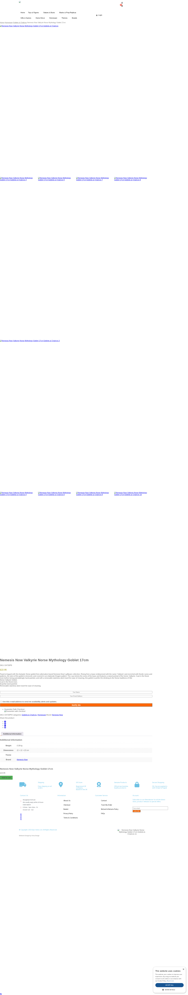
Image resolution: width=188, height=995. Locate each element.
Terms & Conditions (71, 818)
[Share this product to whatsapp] (5, 725)
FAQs (103, 813)
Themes (64, 18)
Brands (74, 18)
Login (100, 15)
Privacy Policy (68, 813)
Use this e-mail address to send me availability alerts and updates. (29, 702)
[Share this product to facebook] (5, 722)
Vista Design (35, 835)
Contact (104, 800)
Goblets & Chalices (20, 22)
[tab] (12, 734)
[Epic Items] (20, 2)
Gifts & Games (26, 18)
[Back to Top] (1, 994)
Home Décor (40, 18)
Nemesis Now (57, 715)
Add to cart (6, 778)
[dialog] (169, 980)
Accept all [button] (169, 985)
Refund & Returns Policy (109, 809)
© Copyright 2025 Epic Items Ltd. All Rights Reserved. (38, 830)
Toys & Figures (33, 12)
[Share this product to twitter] (5, 724)
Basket (66, 809)
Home (23, 12)
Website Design (24, 835)
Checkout (67, 805)
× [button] (183, 969)
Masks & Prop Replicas (67, 12)
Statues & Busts (49, 12)
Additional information (12, 734)
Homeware (53, 18)
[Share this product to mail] (5, 727)
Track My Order (106, 805)
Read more (170, 981)
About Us (67, 800)
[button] (169, 990)
